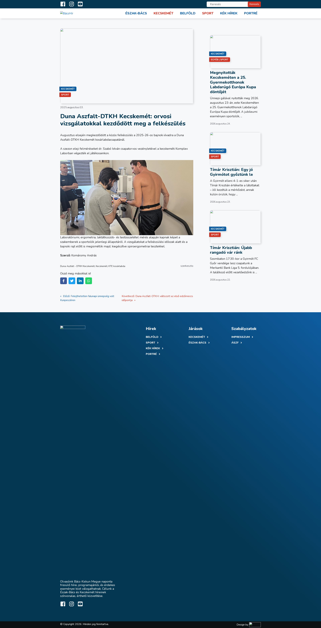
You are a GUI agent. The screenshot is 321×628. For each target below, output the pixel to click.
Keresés (254, 4)
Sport (207, 13)
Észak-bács (197, 343)
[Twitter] (72, 280)
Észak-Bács (136, 13)
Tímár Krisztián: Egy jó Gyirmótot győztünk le (231, 172)
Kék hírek (228, 13)
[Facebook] (63, 280)
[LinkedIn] (80, 280)
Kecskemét (163, 13)
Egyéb (214, 59)
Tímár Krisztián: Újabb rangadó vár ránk (231, 250)
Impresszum (240, 337)
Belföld (187, 13)
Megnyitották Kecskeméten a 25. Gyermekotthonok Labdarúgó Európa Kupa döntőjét (233, 82)
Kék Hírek (153, 348)
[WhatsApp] (88, 280)
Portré (250, 13)
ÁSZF (235, 343)
